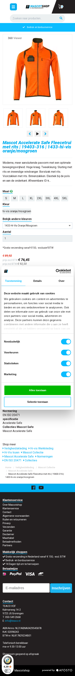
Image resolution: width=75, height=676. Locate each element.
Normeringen (44, 456)
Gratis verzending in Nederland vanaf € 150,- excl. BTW (35, 556)
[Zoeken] (61, 18)
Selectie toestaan (37, 401)
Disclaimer (8, 534)
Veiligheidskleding (15, 448)
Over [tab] (62, 280)
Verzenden (9, 527)
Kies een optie (37, 670)
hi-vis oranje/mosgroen (17, 211)
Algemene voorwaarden (16, 515)
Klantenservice (11, 508)
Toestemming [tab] (13, 280)
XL (31, 198)
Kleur (6, 204)
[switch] (66, 352)
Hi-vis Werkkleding (41, 448)
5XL (64, 198)
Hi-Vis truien (11, 452)
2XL (39, 198)
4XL (56, 198)
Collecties (30, 460)
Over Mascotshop (12, 504)
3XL (48, 198)
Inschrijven (61, 588)
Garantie (7, 530)
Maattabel (8, 538)
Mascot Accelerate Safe (18, 456)
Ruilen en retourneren (15, 519)
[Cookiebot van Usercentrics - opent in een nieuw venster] (55, 271)
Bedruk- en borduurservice (39, 27)
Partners (7, 545)
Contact (7, 512)
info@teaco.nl (12, 620)
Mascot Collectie (32, 452)
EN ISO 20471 (12, 460)
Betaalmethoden (12, 541)
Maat (6, 191)
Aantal (7, 231)
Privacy (7, 523)
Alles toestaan (37, 390)
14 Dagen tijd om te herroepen (22, 564)
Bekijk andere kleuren (17, 219)
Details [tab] (37, 280)
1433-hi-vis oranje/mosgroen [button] (21, 225)
